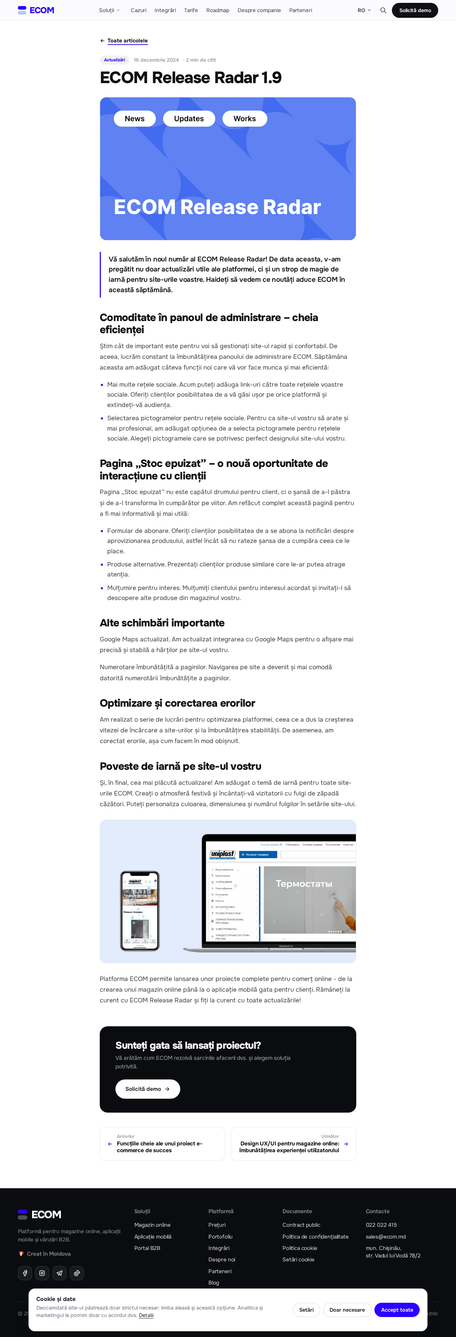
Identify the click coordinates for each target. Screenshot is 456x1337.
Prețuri (217, 1225)
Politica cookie (300, 1248)
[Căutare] (383, 10)
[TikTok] (77, 1273)
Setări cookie (299, 1259)
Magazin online (152, 1225)
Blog (213, 1282)
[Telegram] (59, 1273)
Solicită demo (415, 10)
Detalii (146, 1315)
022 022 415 (381, 1225)
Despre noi (221, 1259)
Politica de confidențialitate (316, 1236)
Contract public (301, 1225)
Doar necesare (347, 1310)
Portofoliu (220, 1236)
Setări (306, 1310)
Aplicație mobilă (153, 1236)
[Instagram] (42, 1273)
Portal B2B (147, 1248)
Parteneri (220, 1271)
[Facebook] (25, 1273)
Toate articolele (128, 40)
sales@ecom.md (386, 1236)
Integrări (218, 1248)
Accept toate (397, 1310)
